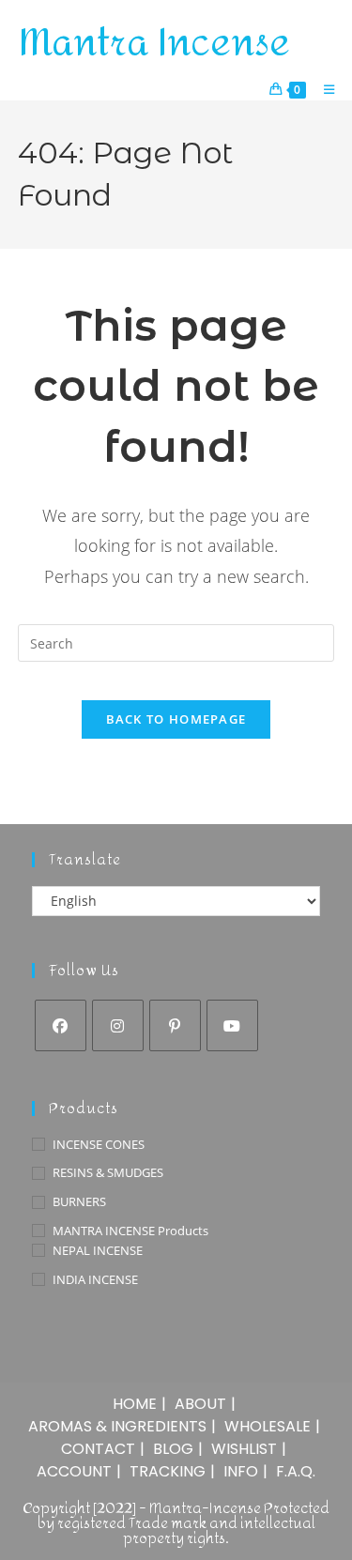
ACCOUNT (74, 1471)
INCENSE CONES (99, 1144)
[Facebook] (60, 1025)
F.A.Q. (295, 1471)
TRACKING (168, 1471)
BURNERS (79, 1201)
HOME (135, 1404)
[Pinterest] (175, 1025)
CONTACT (98, 1449)
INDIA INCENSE (95, 1279)
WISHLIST (244, 1449)
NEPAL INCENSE (98, 1250)
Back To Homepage (176, 719)
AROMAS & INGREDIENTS (117, 1426)
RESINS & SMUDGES (108, 1172)
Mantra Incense (154, 43)
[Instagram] (118, 1025)
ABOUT (200, 1404)
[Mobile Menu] (322, 89)
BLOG (173, 1449)
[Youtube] (232, 1025)
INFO (240, 1471)
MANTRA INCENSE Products (130, 1230)
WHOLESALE (267, 1426)
